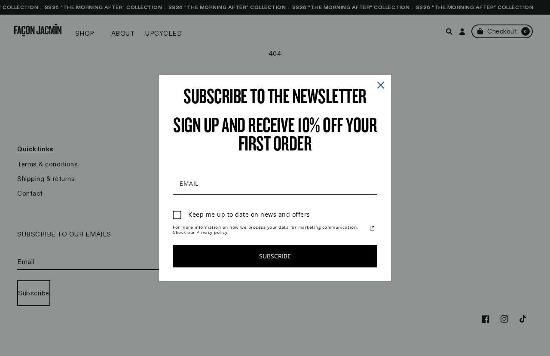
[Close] (380, 85)
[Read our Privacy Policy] (372, 228)
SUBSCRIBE (275, 256)
